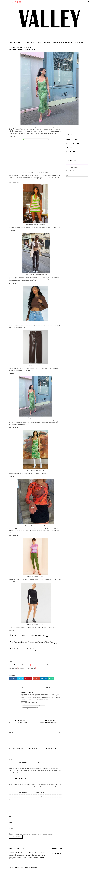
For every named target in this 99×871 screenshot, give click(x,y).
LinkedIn (44, 678)
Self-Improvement (67, 42)
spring (53, 665)
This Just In (81, 42)
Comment (12, 800)
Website (11, 828)
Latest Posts (49, 687)
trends (28, 668)
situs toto (20, 778)
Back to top (82, 867)
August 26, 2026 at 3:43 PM (24, 764)
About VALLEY (71, 139)
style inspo (21, 668)
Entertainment (30, 42)
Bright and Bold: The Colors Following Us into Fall (34, 705)
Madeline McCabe (32, 702)
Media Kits (70, 152)
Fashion (55, 42)
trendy (33, 668)
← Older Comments (22, 792)
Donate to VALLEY (73, 156)
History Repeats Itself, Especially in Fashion (29, 635)
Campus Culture (44, 42)
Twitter (21, 678)
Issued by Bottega (22, 721)
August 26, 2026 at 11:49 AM (24, 780)
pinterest (39, 665)
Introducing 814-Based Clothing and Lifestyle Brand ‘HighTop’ (49, 722)
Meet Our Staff (72, 143)
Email (51, 678)
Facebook (13, 678)
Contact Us (71, 160)
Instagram (24, 701)
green (27, 665)
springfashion (13, 668)
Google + (36, 678)
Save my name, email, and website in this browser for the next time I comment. (31, 834)
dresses (16, 665)
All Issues (70, 147)
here (59, 227)
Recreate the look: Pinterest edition (31, 709)
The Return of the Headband (24, 649)
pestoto (40, 763)
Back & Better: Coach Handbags (30, 707)
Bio (22, 687)
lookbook (33, 665)
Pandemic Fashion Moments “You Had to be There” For (33, 642)
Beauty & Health (16, 42)
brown (10, 665)
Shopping (46, 665)
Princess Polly (20, 325)
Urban (45, 627)
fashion (22, 665)
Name (11, 816)
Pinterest (28, 678)
